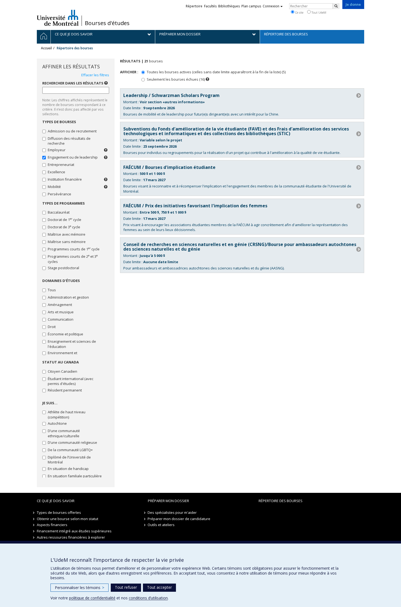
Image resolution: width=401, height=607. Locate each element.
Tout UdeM (318, 12)
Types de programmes (63, 203)
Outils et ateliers (161, 524)
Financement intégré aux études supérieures (74, 531)
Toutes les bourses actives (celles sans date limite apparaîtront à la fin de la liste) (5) (216, 71)
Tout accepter (159, 587)
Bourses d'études (107, 23)
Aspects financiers (52, 524)
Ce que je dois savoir (55, 500)
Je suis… (50, 402)
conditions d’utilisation (148, 597)
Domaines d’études (61, 280)
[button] (207, 79)
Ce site (298, 12)
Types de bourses (59, 121)
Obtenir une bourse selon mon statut (67, 518)
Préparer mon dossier (168, 500)
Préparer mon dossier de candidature (179, 518)
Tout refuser (126, 587)
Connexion (271, 6)
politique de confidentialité (92, 597)
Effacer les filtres (95, 74)
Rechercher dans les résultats (75, 83)
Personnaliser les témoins (79, 587)
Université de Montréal (58, 18)
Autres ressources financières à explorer (71, 537)
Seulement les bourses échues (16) (176, 79)
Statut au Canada (60, 362)
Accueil (46, 48)
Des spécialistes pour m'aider (172, 512)
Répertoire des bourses (281, 500)
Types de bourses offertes (59, 512)
